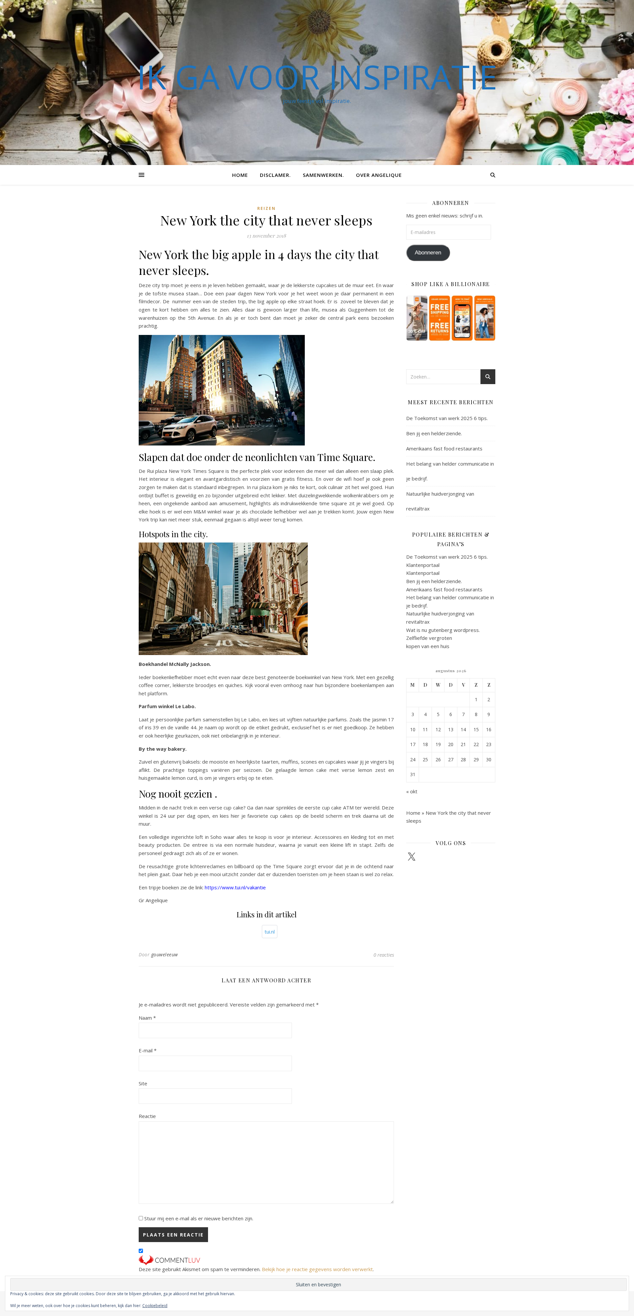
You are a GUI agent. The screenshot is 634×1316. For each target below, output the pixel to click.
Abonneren (428, 252)
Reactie (147, 1116)
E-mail (148, 1050)
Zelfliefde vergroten (429, 638)
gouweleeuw (164, 954)
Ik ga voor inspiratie (317, 76)
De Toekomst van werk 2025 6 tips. (447, 418)
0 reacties (383, 954)
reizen (266, 208)
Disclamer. (275, 175)
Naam (147, 1017)
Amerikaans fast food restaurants (444, 448)
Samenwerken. (323, 175)
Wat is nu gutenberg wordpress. (443, 630)
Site (143, 1083)
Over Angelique (379, 175)
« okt (411, 791)
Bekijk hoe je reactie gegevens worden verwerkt (317, 1269)
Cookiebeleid (154, 1305)
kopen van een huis (427, 646)
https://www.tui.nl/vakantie (235, 887)
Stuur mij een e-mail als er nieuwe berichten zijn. (198, 1218)
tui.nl (269, 931)
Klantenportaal (423, 565)
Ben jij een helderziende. (434, 433)
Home (240, 175)
